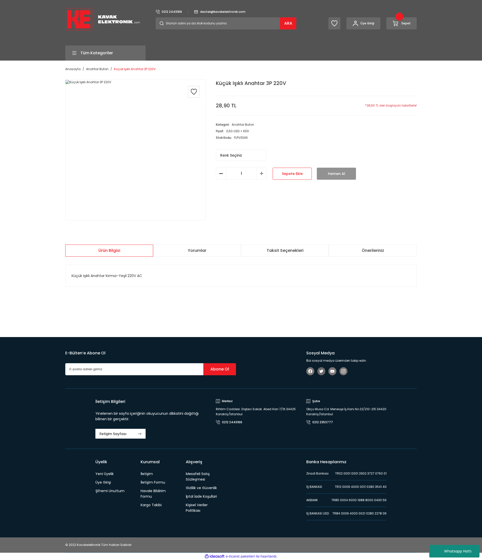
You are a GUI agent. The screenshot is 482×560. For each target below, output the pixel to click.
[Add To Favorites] (194, 92)
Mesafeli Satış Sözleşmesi (198, 476)
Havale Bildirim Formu (153, 493)
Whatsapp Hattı (457, 551)
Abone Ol (219, 369)
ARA (288, 23)
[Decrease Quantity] (221, 173)
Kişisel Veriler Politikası (197, 507)
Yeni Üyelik (104, 473)
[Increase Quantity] (261, 173)
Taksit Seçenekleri (285, 250)
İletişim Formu (153, 482)
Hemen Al (336, 173)
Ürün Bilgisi (109, 250)
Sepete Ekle (292, 173)
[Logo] (102, 19)
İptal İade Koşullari (201, 496)
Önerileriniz (373, 250)
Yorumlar (197, 250)
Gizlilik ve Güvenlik (201, 487)
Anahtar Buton (243, 124)
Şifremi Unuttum (110, 490)
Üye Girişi (103, 482)
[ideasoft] (215, 556)
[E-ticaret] (240, 556)
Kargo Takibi (151, 504)
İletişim (147, 473)
